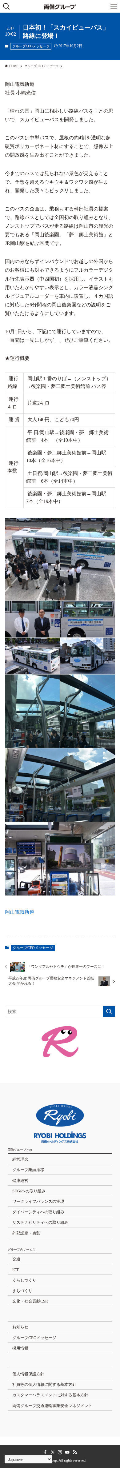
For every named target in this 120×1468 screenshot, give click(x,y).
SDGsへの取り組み (29, 1191)
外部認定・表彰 (26, 1233)
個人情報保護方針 (28, 1374)
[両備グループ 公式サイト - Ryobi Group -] (60, 6)
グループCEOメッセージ (31, 46)
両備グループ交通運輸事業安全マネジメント (52, 1405)
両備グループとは (20, 1149)
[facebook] (45, 1452)
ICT (15, 1269)
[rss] (75, 1452)
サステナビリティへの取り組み (40, 1222)
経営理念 (20, 1159)
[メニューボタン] (113, 6)
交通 (16, 1259)
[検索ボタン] (6, 6)
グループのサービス (21, 1249)
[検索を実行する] (109, 1011)
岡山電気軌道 (19, 912)
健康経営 (20, 1180)
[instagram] (60, 1452)
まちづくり (22, 1290)
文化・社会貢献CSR (30, 1301)
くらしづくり (24, 1280)
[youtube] (67, 1452)
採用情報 (20, 1348)
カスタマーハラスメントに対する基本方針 (50, 1395)
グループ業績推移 (28, 1169)
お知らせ (20, 1327)
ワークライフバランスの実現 (38, 1201)
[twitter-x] (52, 1452)
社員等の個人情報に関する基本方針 (44, 1384)
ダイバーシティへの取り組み (38, 1212)
